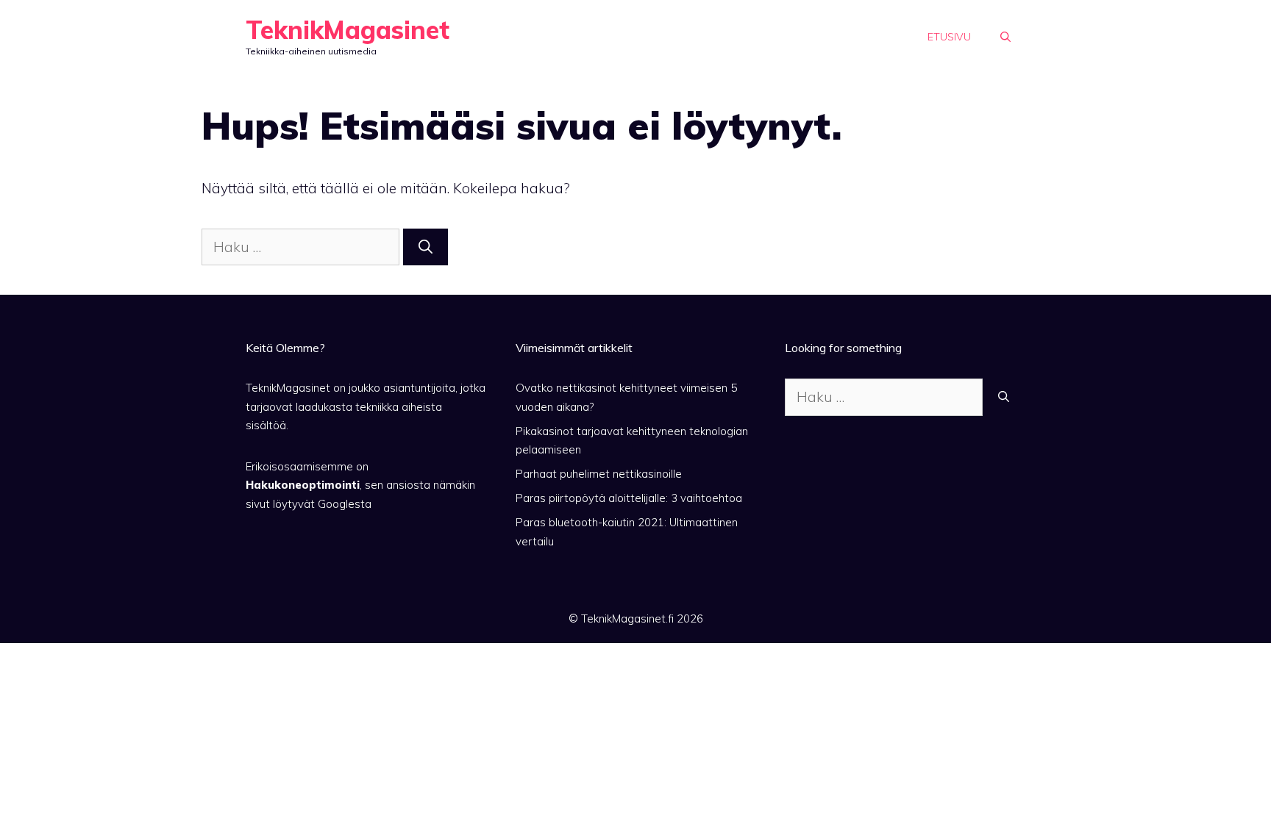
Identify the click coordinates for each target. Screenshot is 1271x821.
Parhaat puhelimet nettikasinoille (599, 474)
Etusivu (949, 36)
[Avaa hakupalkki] (1005, 37)
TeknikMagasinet (347, 30)
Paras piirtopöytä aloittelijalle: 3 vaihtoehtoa (629, 498)
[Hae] (425, 247)
